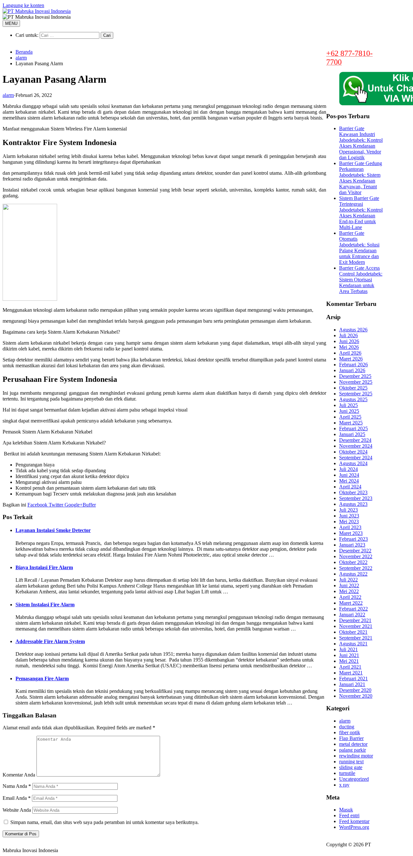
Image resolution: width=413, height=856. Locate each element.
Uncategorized (354, 779)
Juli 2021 (348, 649)
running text (351, 761)
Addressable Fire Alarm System (50, 641)
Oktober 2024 (353, 451)
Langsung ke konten (23, 5)
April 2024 (350, 486)
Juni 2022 (349, 585)
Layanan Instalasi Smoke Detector (53, 530)
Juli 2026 (348, 335)
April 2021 (350, 667)
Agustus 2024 (353, 463)
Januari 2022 (352, 614)
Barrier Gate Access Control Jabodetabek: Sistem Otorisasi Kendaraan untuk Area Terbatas (360, 279)
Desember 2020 (355, 690)
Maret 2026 (351, 358)
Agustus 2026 (353, 329)
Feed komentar (354, 821)
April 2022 (350, 597)
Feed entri (349, 815)
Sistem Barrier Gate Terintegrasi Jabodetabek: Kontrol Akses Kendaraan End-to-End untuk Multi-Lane (361, 212)
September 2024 (355, 457)
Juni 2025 (349, 411)
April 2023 (350, 527)
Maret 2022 (351, 603)
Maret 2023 (351, 533)
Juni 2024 (349, 475)
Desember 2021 (355, 620)
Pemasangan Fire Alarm (42, 678)
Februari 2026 (353, 364)
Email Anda (17, 798)
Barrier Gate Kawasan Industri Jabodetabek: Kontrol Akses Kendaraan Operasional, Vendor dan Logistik (361, 143)
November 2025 (355, 382)
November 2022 (355, 556)
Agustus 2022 (353, 574)
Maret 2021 (351, 672)
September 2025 (355, 393)
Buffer (89, 504)
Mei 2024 (349, 481)
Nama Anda (17, 786)
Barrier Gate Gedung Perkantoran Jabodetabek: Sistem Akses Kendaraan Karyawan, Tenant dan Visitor (360, 178)
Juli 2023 (348, 510)
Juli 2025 (348, 405)
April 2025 (350, 417)
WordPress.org (354, 827)
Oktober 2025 (353, 388)
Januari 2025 (352, 434)
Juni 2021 (349, 655)
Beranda (24, 52)
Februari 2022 (353, 608)
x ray (344, 785)
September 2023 (355, 498)
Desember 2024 (355, 440)
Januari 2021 (352, 684)
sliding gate (350, 767)
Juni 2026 (349, 341)
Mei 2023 (349, 521)
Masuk (346, 809)
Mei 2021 (349, 661)
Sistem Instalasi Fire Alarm (45, 604)
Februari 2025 (353, 428)
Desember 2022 (355, 550)
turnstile (347, 773)
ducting (346, 726)
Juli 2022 (348, 579)
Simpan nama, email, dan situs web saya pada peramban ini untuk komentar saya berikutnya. (104, 822)
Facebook (37, 504)
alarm (21, 57)
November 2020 (355, 696)
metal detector (353, 744)
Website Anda (17, 810)
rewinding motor (356, 755)
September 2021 (355, 638)
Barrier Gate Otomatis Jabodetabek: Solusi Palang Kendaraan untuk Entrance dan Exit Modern (359, 247)
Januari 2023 (352, 545)
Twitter (55, 504)
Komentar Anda (19, 775)
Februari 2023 (353, 539)
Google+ (73, 504)
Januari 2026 (352, 370)
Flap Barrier (351, 738)
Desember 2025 (355, 376)
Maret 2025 (351, 422)
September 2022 (355, 568)
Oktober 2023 (353, 492)
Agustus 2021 (353, 643)
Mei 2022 (349, 591)
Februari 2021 (353, 678)
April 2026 (350, 353)
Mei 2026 (349, 347)
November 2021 (355, 626)
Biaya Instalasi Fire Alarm (44, 567)
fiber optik (349, 732)
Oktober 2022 (353, 562)
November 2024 (355, 446)
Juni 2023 (349, 515)
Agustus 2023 (353, 504)
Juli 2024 (348, 469)
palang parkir (352, 750)
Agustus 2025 (353, 399)
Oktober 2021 (353, 632)
